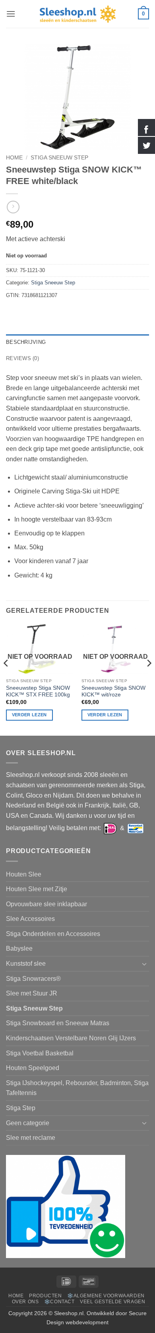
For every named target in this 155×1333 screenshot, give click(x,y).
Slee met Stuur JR (31, 993)
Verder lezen (29, 714)
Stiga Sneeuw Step (59, 158)
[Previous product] (13, 207)
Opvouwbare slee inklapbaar (46, 904)
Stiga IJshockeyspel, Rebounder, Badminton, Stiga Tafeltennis (77, 1088)
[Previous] (6, 679)
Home (14, 158)
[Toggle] (144, 964)
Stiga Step (20, 1108)
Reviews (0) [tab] (22, 358)
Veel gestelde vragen (112, 1301)
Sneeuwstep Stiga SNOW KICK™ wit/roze (113, 691)
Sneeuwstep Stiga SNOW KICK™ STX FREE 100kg (38, 691)
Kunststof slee (26, 963)
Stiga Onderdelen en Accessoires (53, 933)
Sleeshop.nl (68, 1313)
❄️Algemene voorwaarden (106, 1295)
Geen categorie (27, 1123)
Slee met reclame (30, 1137)
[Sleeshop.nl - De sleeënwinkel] (77, 14)
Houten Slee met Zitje (36, 889)
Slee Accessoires (30, 918)
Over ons (25, 1301)
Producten (45, 1295)
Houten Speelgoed (32, 1067)
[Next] (148, 679)
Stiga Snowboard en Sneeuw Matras (57, 1023)
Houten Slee (23, 874)
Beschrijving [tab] (26, 342)
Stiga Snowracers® (33, 978)
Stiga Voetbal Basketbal (40, 1053)
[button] (10, 13)
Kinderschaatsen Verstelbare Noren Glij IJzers (71, 1038)
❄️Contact (59, 1301)
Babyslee (19, 948)
